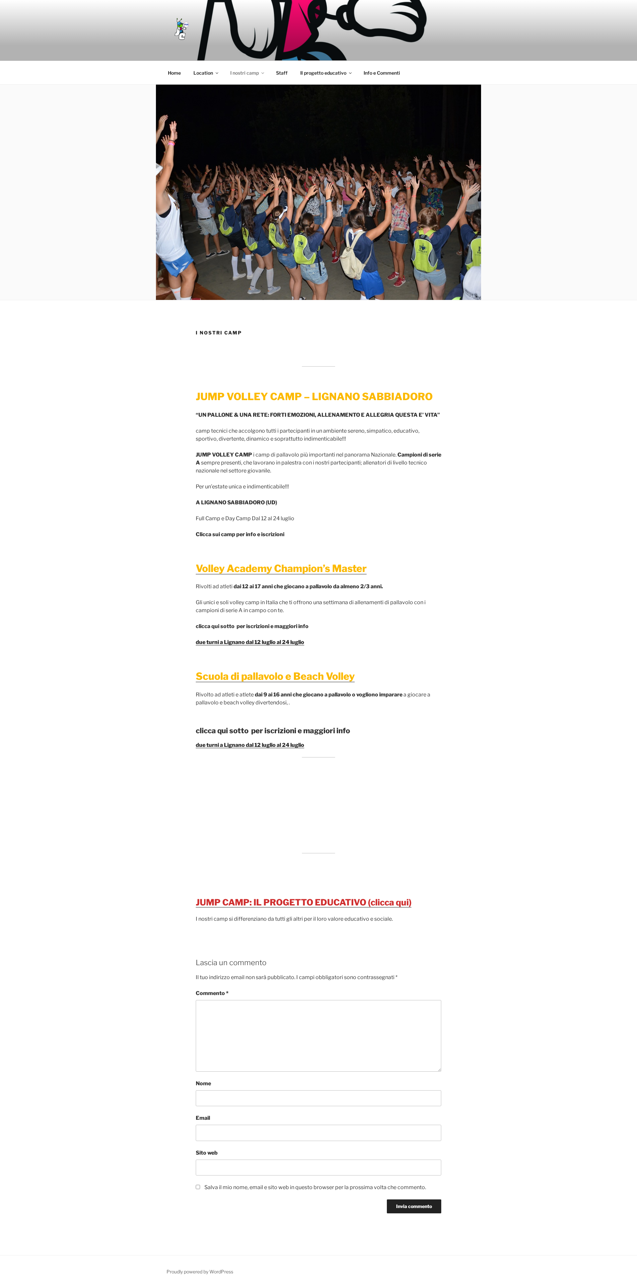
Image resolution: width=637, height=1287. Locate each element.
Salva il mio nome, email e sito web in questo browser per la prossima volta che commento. (315, 1187)
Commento (212, 993)
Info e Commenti (382, 73)
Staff (282, 73)
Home (174, 73)
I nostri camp (244, 73)
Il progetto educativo (323, 73)
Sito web (207, 1153)
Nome (203, 1083)
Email (203, 1118)
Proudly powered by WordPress (200, 1271)
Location (203, 73)
